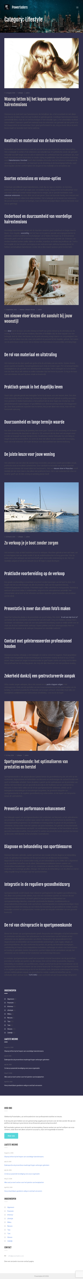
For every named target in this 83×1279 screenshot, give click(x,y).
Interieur (22, 309)
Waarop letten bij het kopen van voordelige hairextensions (24, 1051)
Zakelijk (9, 1033)
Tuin (8, 1025)
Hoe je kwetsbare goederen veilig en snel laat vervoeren (23, 1085)
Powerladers (20, 7)
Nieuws (9, 1018)
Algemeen (10, 999)
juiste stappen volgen (55, 684)
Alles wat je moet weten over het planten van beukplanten (24, 1077)
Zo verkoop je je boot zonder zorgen (31, 543)
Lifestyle (20, 93)
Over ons (11, 1136)
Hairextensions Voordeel (18, 160)
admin (28, 93)
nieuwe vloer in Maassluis (63, 468)
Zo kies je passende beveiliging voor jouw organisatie (22, 1068)
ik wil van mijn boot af (69, 617)
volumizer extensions (12, 195)
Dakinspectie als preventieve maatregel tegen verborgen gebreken (26, 1060)
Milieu (9, 1014)
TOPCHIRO (33, 975)
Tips (8, 1021)
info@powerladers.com (16, 1256)
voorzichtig (25, 233)
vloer (9, 331)
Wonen (32, 309)
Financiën (10, 1003)
